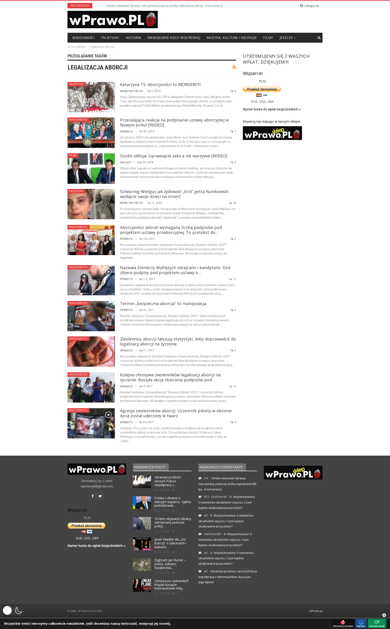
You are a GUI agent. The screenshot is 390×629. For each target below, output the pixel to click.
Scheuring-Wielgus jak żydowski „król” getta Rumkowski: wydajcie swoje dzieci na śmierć (174, 194)
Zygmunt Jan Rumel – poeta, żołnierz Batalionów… (170, 564)
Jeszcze (286, 37)
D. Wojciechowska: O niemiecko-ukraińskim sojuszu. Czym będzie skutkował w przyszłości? (226, 502)
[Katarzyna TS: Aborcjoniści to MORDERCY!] (91, 97)
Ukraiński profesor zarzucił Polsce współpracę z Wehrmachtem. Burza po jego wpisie (227, 576)
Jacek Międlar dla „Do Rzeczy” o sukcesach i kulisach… (170, 543)
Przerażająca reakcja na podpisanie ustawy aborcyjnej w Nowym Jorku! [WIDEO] (174, 122)
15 (234, 279)
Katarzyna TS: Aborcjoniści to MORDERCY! (160, 84)
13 (234, 386)
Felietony (110, 37)
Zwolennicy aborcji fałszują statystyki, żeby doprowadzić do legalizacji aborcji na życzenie (178, 341)
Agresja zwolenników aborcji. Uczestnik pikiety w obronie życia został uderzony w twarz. (176, 413)
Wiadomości (83, 37)
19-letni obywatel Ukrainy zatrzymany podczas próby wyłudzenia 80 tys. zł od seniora (164, 6)
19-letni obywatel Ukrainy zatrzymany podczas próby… (172, 523)
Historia (133, 37)
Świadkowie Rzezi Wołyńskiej (174, 37)
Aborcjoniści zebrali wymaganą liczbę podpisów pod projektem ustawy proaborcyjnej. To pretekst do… (171, 230)
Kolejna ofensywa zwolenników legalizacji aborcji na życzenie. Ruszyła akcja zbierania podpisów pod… (170, 377)
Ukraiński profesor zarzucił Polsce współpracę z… (167, 481)
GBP (270, 101)
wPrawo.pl (316, 611)
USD (262, 101)
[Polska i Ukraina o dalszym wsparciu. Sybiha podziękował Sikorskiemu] (142, 502)
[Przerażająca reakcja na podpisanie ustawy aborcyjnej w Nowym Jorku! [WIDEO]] (91, 132)
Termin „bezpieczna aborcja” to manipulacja (163, 303)
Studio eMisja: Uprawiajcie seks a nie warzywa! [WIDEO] (173, 155)
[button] (13, 610)
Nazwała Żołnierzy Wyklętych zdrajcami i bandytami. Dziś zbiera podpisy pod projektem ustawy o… (175, 270)
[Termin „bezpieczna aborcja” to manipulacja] (91, 316)
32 (234, 203)
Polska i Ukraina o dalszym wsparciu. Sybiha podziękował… (172, 502)
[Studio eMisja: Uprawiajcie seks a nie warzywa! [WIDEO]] (91, 168)
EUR (254, 101)
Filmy (268, 37)
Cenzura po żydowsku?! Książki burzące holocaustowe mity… (171, 585)
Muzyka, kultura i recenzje (232, 37)
